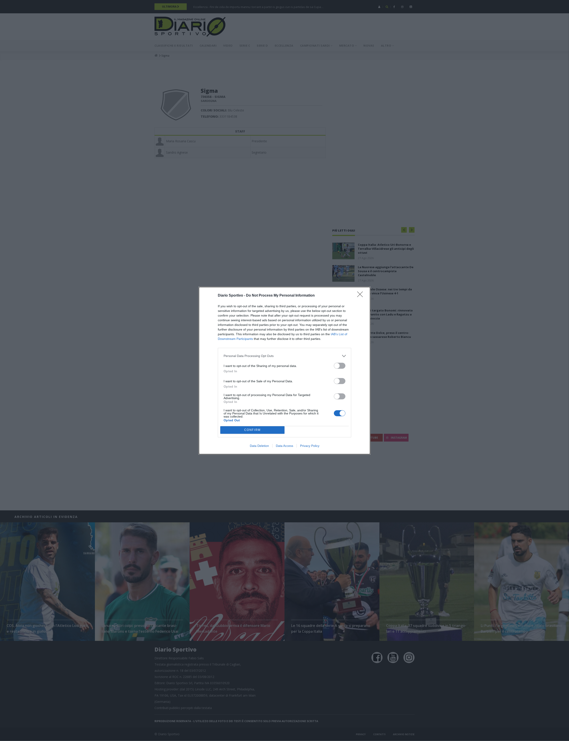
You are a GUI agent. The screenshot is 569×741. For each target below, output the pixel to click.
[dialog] (284, 370)
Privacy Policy (309, 446)
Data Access (284, 446)
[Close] (361, 295)
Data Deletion (259, 446)
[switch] (339, 366)
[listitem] (284, 356)
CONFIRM (252, 430)
